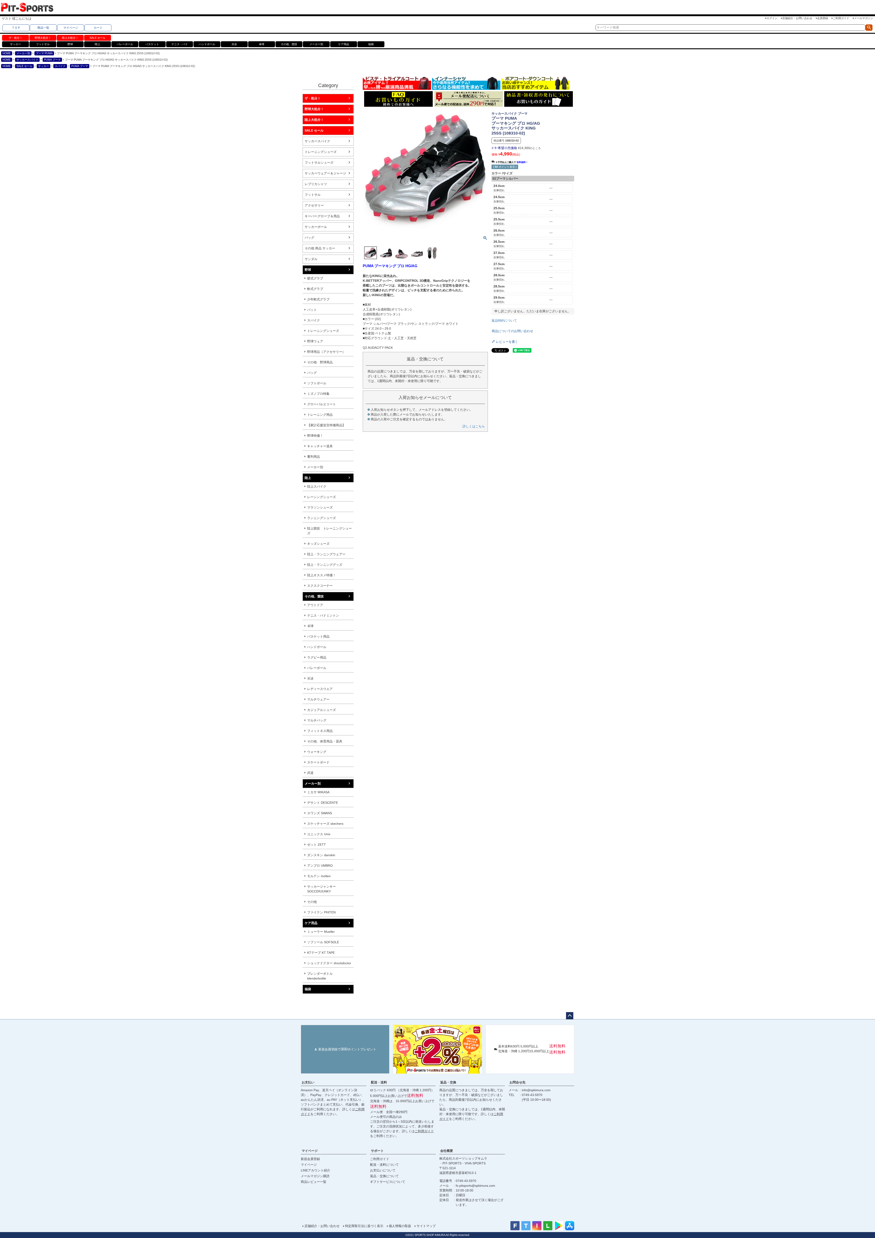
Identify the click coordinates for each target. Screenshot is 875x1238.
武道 (310, 773)
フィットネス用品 (320, 731)
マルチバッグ (316, 720)
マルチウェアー (318, 699)
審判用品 (313, 456)
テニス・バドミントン (323, 615)
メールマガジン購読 (315, 1176)
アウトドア (315, 605)
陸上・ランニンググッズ (324, 564)
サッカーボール (316, 227)
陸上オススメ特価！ (321, 575)
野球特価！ (315, 435)
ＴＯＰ (16, 27)
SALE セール (98, 37)
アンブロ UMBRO (320, 865)
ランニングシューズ (321, 518)
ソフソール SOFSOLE (323, 942)
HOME (7, 53)
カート (98, 27)
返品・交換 (448, 1082)
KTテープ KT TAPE (321, 952)
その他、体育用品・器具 (324, 741)
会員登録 (822, 18)
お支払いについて (383, 1170)
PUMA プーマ (52, 59)
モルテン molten (319, 876)
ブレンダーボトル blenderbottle (320, 976)
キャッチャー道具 (320, 446)
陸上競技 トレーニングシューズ (329, 531)
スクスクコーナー (320, 585)
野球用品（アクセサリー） (326, 352)
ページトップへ (569, 1015)
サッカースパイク (27, 59)
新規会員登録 (310, 1159)
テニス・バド (179, 44)
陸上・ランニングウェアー (326, 554)
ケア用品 (343, 44)
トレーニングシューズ (321, 152)
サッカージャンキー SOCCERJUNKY (321, 889)
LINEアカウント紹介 (315, 1170)
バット (312, 310)
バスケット (152, 44)
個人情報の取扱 (400, 1226)
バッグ (309, 237)
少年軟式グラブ (318, 299)
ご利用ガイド (841, 18)
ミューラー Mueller (321, 931)
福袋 (371, 44)
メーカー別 (316, 44)
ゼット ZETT (316, 844)
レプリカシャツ (316, 184)
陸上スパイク (316, 486)
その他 (312, 902)
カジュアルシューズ (321, 710)
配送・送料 (379, 1082)
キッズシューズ (318, 543)
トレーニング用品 (320, 414)
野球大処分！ (43, 37)
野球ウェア (315, 341)
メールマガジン (863, 18)
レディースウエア (320, 689)
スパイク (60, 66)
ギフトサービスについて (387, 1182)
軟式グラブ (315, 289)
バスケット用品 (318, 636)
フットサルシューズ (319, 162)
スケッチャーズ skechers (325, 823)
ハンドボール (207, 44)
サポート (377, 1151)
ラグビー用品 (316, 657)
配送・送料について (384, 1164)
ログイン (772, 18)
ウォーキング (316, 752)
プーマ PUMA (44, 53)
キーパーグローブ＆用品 (322, 216)
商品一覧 (43, 27)
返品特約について (504, 320)
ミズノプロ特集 (318, 393)
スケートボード (318, 762)
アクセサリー (314, 205)
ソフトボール (316, 383)
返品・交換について (384, 1176)
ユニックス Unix (318, 834)
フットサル (43, 44)
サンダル (311, 259)
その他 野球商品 (320, 362)
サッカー (15, 44)
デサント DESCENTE (322, 802)
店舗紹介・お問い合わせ (797, 18)
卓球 (261, 44)
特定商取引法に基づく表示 (364, 1226)
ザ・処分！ (15, 37)
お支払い (308, 1082)
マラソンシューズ (320, 507)
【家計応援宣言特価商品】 (326, 425)
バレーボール (125, 44)
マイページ (70, 27)
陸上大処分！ (70, 37)
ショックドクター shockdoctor (329, 963)
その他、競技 (289, 44)
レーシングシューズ (321, 497)
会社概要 (446, 1151)
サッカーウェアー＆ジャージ (325, 173)
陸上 (97, 44)
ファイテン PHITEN (321, 912)
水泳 (234, 44)
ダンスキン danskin (321, 855)
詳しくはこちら (474, 426)
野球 (70, 44)
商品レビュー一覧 (313, 1182)
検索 (868, 27)
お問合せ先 (517, 1082)
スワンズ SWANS (319, 813)
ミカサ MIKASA (318, 792)
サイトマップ (426, 1226)
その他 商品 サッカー (320, 248)
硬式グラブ (315, 278)
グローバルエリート (321, 404)
